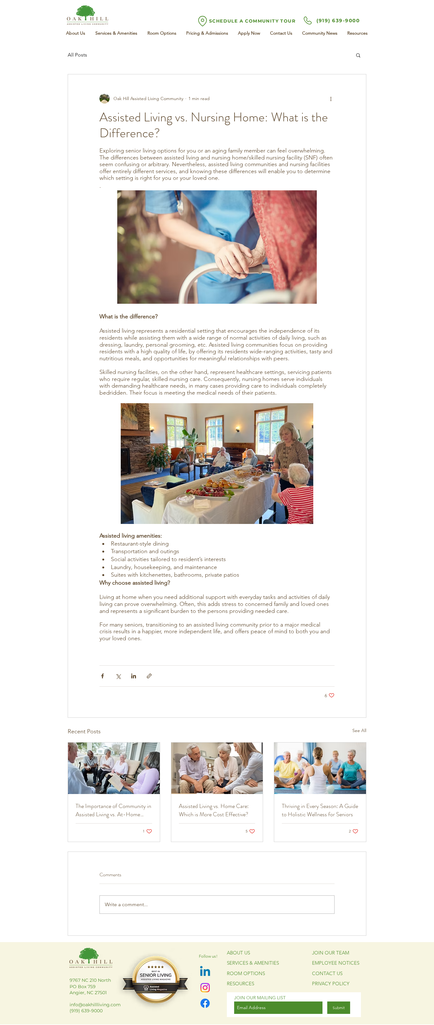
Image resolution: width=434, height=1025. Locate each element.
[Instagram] (205, 987)
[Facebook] (205, 1003)
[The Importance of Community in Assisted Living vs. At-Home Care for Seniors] (114, 768)
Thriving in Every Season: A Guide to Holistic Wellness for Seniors (320, 810)
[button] (358, 55)
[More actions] (331, 98)
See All (359, 730)
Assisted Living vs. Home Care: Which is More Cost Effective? (214, 810)
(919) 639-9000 (338, 20)
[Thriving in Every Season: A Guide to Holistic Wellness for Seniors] (320, 768)
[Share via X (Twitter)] (118, 676)
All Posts (77, 55)
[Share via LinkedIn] (134, 676)
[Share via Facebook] (102, 676)
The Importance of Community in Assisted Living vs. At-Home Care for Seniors (113, 810)
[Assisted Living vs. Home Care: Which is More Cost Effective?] (217, 768)
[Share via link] (149, 676)
